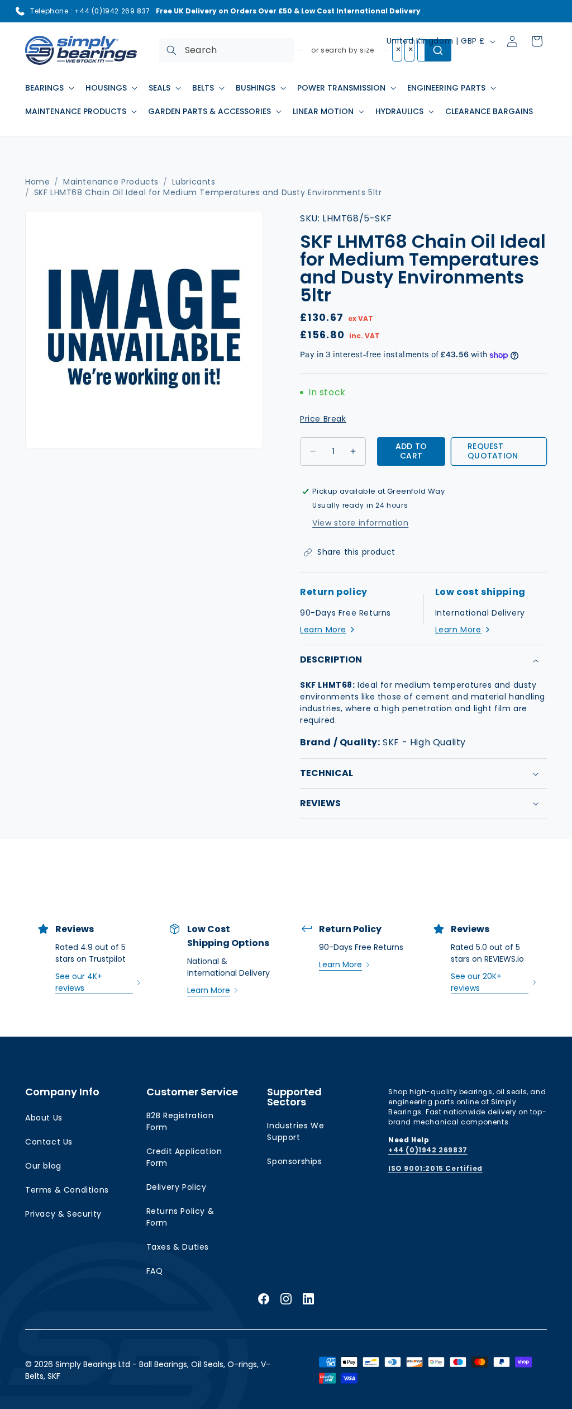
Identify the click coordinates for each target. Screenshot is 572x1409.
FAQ (154, 1270)
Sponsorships (294, 1161)
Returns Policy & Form (180, 1216)
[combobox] (226, 50)
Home (37, 182)
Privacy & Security (63, 1213)
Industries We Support (295, 1131)
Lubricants (194, 182)
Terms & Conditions (67, 1189)
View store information (360, 522)
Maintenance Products (111, 182)
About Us (44, 1117)
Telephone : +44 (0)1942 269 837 (90, 11)
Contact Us (49, 1141)
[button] (48, 88)
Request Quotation (493, 451)
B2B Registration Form (180, 1121)
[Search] (171, 50)
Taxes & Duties (177, 1246)
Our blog (43, 1165)
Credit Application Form (184, 1157)
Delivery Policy (176, 1187)
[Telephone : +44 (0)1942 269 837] (20, 11)
